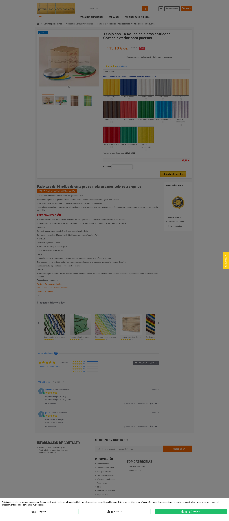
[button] (226, 260)
